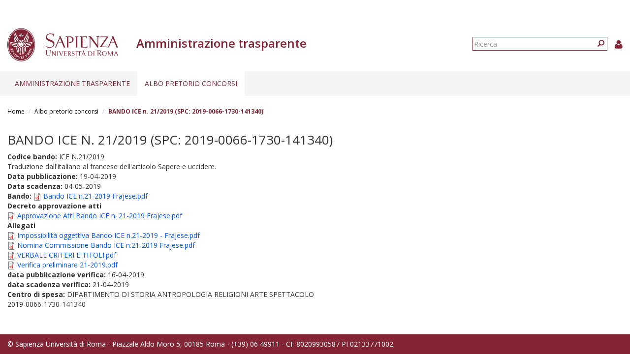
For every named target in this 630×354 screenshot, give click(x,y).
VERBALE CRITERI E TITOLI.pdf (66, 255)
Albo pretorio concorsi (191, 83)
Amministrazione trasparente (72, 83)
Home (16, 111)
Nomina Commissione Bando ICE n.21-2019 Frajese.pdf (106, 245)
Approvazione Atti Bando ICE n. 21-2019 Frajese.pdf (99, 215)
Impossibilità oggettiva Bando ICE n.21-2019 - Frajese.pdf (108, 235)
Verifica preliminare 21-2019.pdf (67, 264)
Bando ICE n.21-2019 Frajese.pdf (95, 196)
